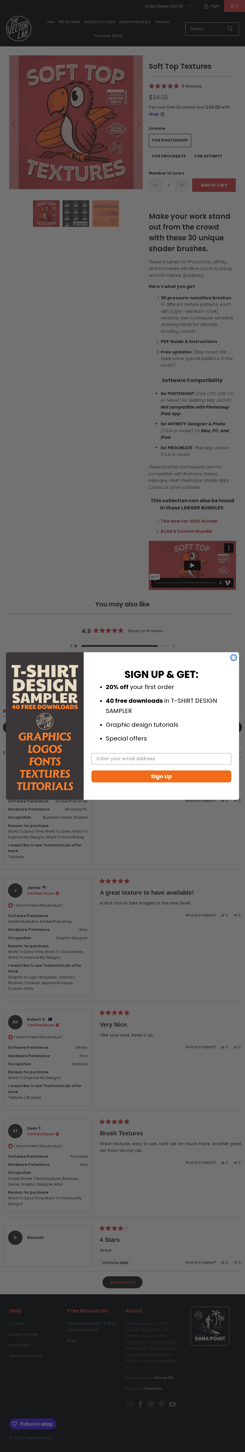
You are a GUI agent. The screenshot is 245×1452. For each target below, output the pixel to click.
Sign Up (161, 776)
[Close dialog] (234, 658)
